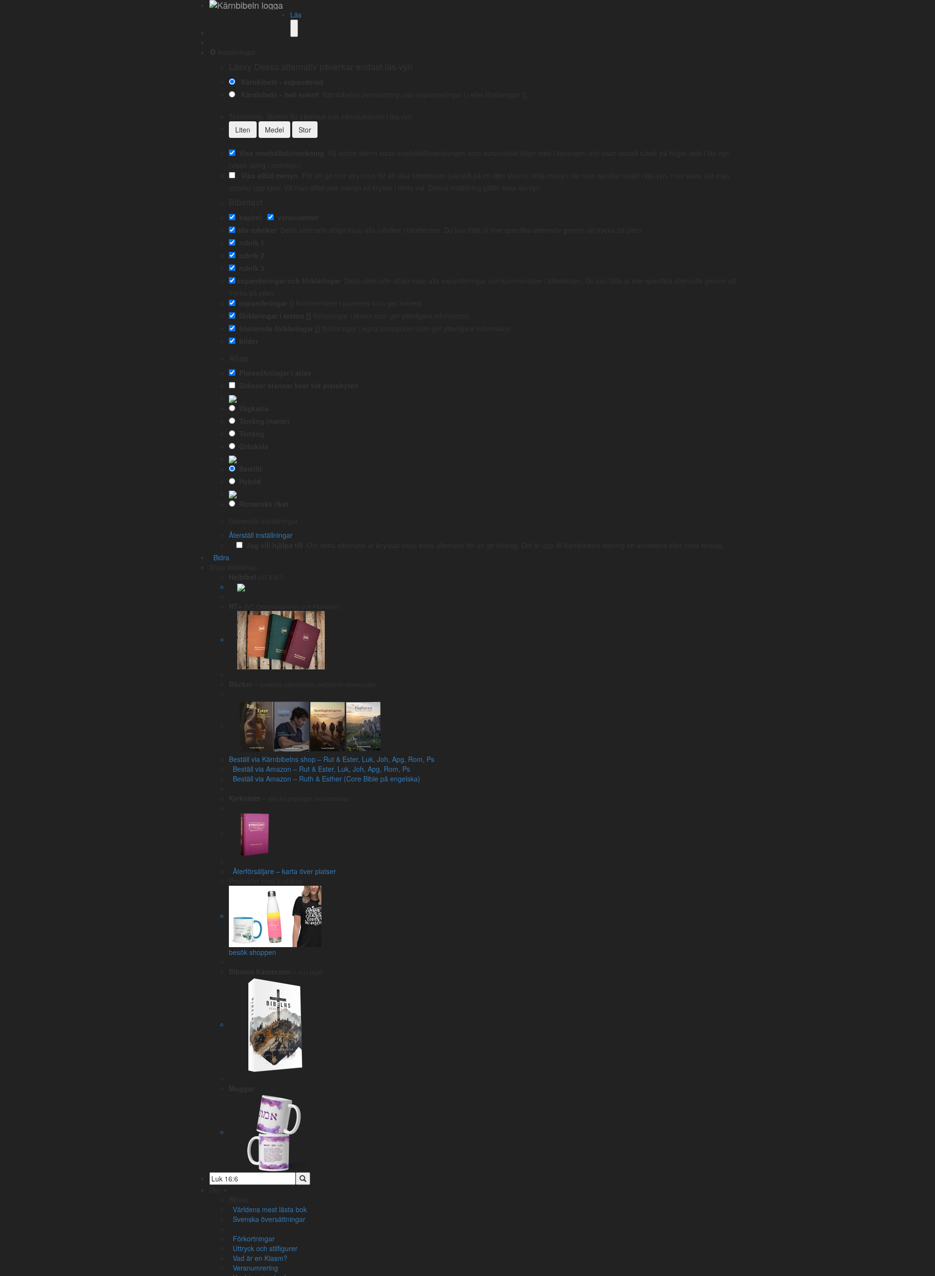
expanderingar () (264, 303)
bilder (246, 341)
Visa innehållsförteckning (279, 153)
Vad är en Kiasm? (258, 1258)
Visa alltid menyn (267, 175)
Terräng (249, 433)
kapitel (248, 217)
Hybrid (248, 481)
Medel (274, 129)
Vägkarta (251, 408)
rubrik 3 (249, 268)
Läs (295, 14)
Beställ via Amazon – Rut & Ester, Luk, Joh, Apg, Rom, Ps (319, 769)
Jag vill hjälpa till (273, 545)
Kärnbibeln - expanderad (280, 82)
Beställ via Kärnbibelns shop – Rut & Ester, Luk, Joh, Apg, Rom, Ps (331, 759)
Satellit (248, 469)
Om (216, 1190)
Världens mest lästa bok (268, 1209)
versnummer (296, 217)
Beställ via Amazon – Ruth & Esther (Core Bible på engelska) (324, 778)
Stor (305, 129)
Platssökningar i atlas (273, 373)
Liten (242, 129)
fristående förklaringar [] (277, 328)
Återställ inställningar (261, 535)
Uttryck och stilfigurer (263, 1248)
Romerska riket (262, 504)
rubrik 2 (249, 255)
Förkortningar (252, 1238)
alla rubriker (257, 230)
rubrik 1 (249, 243)
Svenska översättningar (267, 1219)
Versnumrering (253, 1268)
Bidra (219, 557)
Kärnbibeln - (278, 94)
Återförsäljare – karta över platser (282, 871)
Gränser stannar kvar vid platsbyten (296, 385)
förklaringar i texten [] (273, 316)
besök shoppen (252, 952)
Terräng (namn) (262, 421)
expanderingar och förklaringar (288, 281)
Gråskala (251, 446)
